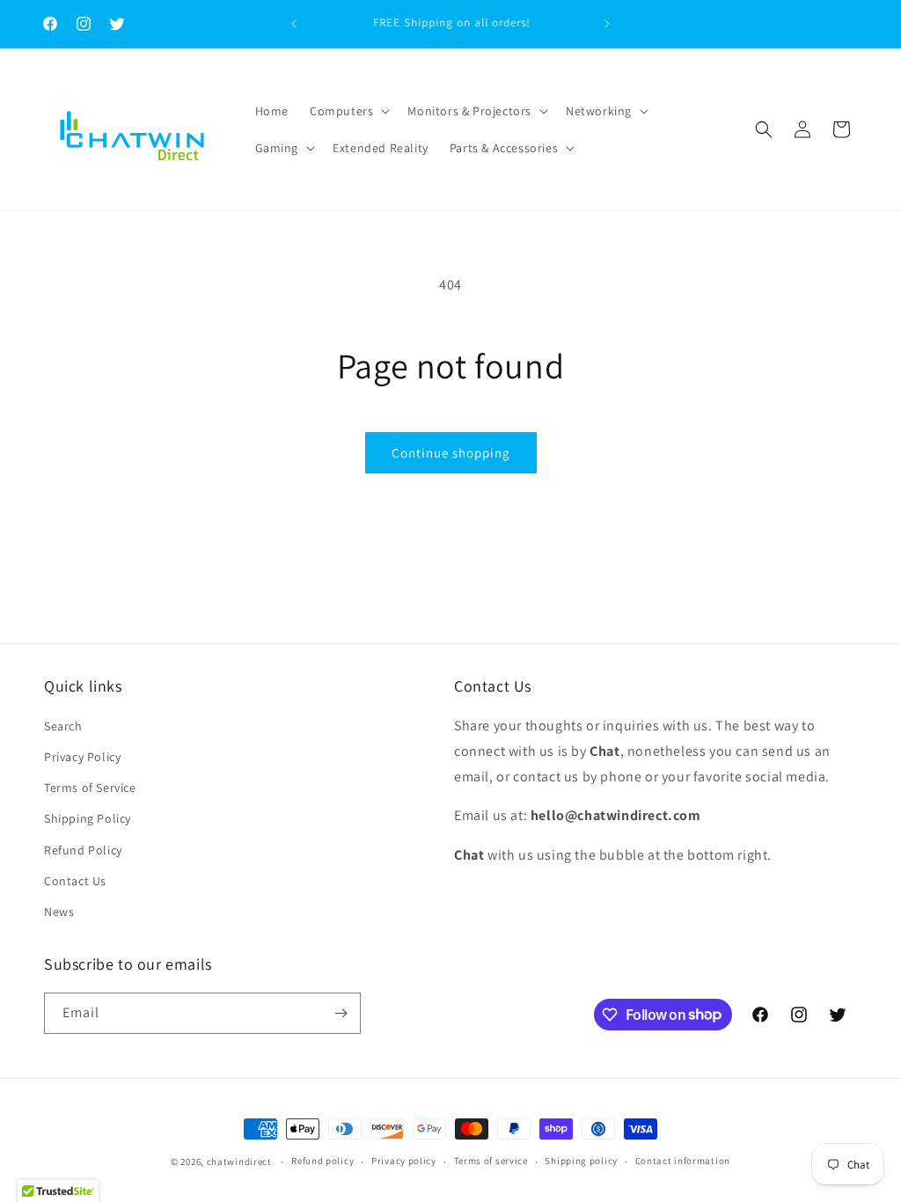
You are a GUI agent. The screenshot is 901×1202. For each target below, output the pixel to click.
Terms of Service (90, 787)
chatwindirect (239, 1161)
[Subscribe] (340, 1013)
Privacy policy (403, 1160)
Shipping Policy (87, 818)
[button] (348, 110)
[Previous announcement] (294, 23)
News (59, 912)
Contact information (682, 1160)
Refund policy (322, 1160)
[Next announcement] (607, 23)
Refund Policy (83, 850)
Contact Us (75, 881)
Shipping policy (581, 1160)
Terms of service (491, 1160)
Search (63, 726)
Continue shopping (451, 452)
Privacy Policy (82, 757)
